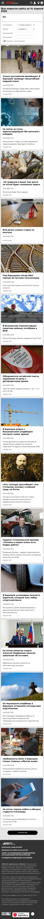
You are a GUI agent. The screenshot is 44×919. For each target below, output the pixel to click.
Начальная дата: (8, 33)
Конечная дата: (7, 37)
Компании (7, 240)
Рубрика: (5, 29)
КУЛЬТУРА (7, 774)
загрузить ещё (22, 832)
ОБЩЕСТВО (7, 94)
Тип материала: (7, 25)
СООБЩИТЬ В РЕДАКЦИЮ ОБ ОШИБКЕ (17, 858)
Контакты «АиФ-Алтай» (12, 847)
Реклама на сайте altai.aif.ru (15, 850)
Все (4, 17)
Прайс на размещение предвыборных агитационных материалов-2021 (18, 854)
